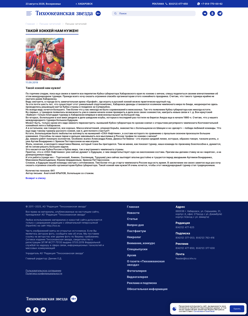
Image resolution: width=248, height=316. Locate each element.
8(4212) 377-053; (185, 237)
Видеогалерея (137, 277)
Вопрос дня (135, 225)
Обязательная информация (147, 289)
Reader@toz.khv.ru (186, 258)
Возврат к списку (36, 178)
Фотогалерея (137, 271)
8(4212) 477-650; (185, 248)
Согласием (198, 311)
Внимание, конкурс (141, 243)
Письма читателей (50, 23)
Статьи (132, 219)
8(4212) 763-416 (205, 237)
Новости (133, 213)
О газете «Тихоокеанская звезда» (146, 263)
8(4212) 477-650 (178, 3)
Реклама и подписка (142, 283)
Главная (30, 23)
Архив (131, 255)
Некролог (134, 237)
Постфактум (136, 231)
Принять (237, 309)
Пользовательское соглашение (43, 270)
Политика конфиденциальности (44, 273)
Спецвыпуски (137, 249)
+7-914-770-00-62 (212, 3)
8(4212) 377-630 (205, 248)
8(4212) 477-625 (185, 227)
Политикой (209, 311)
